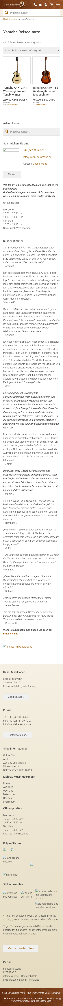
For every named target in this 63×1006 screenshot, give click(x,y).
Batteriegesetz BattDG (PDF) (18, 770)
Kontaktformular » (18, 735)
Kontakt (12, 174)
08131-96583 (36, 4)
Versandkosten (12, 104)
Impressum (9, 801)
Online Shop (9, 755)
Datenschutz (10, 794)
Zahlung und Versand (14, 762)
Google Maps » (16, 696)
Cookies (7, 798)
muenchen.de (10, 633)
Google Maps (40, 163)
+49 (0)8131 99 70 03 (19, 720)
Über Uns (8, 790)
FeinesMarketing (12, 968)
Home (6, 783)
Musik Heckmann (10, 19)
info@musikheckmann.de (17, 724)
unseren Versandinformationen (19, 933)
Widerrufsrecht (11, 766)
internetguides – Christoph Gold (20, 976)
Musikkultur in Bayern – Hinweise (21, 979)
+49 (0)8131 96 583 (33, 150)
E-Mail (41, 4)
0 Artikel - (52, 4)
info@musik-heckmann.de (37, 157)
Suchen (8, 12)
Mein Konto (47, 4)
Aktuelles (8, 787)
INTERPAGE (9, 972)
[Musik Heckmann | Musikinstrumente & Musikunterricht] (14, 4)
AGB (5, 759)
